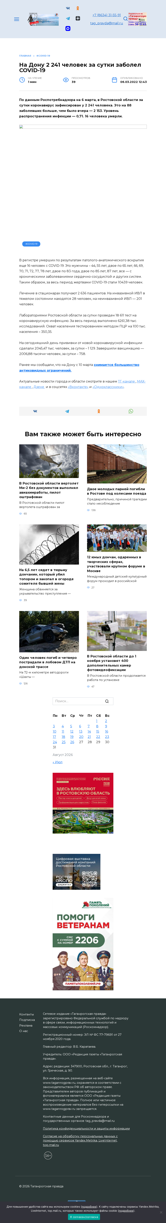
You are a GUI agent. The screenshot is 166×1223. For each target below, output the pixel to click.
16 (106, 731)
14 (89, 731)
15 (97, 731)
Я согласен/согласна (84, 1217)
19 (71, 737)
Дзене (39, 387)
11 (63, 731)
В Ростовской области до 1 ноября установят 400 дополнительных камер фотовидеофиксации (111, 663)
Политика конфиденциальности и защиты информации (86, 1128)
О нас (23, 1031)
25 (64, 742)
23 (107, 737)
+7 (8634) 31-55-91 (107, 15)
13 (80, 731)
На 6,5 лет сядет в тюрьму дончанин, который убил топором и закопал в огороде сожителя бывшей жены (46, 576)
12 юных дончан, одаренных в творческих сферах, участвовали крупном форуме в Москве (116, 564)
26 (72, 742)
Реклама (25, 1025)
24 (55, 742)
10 (54, 731)
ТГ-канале (127, 381)
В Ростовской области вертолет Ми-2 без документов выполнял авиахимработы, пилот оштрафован (49, 490)
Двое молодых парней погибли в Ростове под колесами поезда (116, 491)
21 (89, 737)
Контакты (26, 1014)
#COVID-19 (31, 243)
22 (98, 737)
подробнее (89, 1206)
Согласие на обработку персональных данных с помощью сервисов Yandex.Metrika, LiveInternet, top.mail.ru (80, 1140)
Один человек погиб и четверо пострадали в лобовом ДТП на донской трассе (48, 662)
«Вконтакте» (78, 387)
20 (81, 737)
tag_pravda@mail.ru (106, 23)
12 (71, 731)
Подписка (27, 1020)
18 (63, 737)
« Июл (58, 762)
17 (54, 737)
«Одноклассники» (108, 387)
